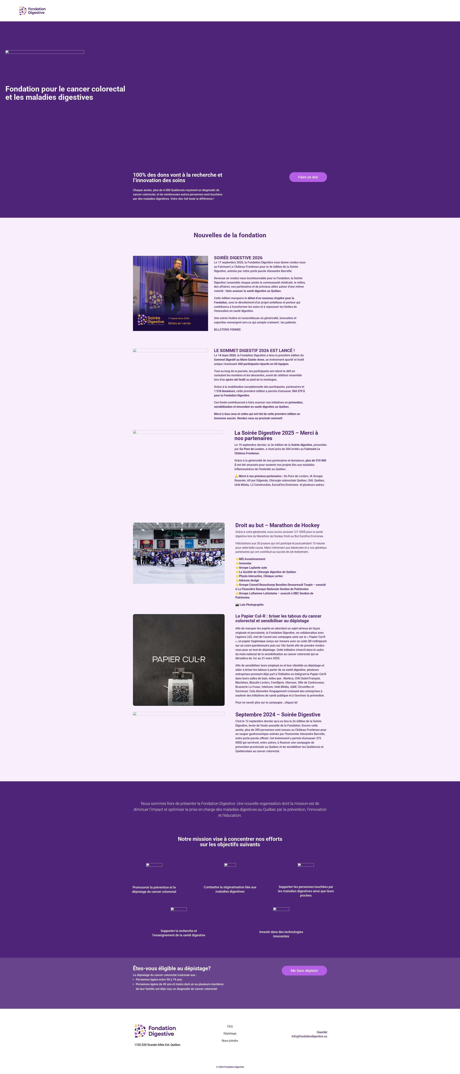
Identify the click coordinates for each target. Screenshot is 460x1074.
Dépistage (230, 1033)
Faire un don (308, 177)
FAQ (230, 1026)
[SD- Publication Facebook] (170, 351)
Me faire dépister (304, 970)
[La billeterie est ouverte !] (170, 330)
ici (296, 702)
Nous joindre (230, 1040)
